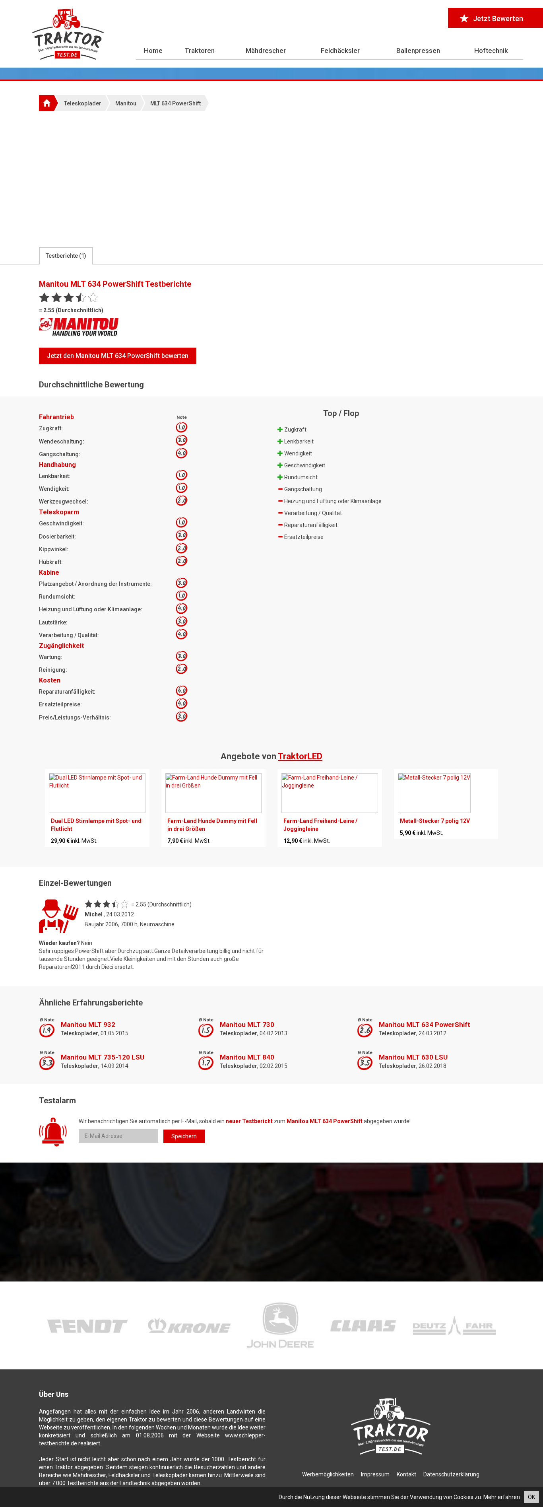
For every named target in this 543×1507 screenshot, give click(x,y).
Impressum (375, 1474)
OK (531, 1497)
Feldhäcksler (340, 50)
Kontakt (406, 1474)
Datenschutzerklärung (451, 1474)
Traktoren (199, 50)
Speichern (184, 1136)
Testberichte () (66, 256)
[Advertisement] (271, 178)
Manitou (125, 103)
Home (153, 50)
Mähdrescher (266, 50)
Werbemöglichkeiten (328, 1474)
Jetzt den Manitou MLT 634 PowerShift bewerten (117, 356)
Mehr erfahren (501, 1497)
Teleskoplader (82, 103)
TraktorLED (300, 756)
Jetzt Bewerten (498, 18)
